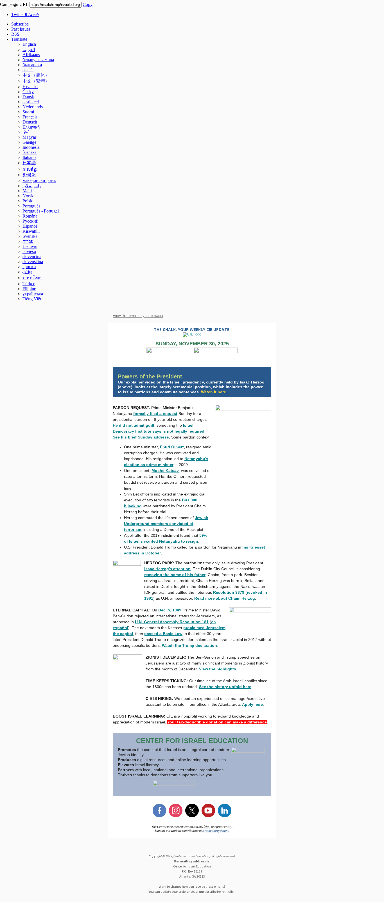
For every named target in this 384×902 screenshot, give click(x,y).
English (29, 44)
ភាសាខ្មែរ (30, 169)
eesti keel (30, 101)
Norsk (27, 195)
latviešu (29, 251)
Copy (87, 4)
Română (29, 216)
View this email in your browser (138, 316)
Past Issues (20, 29)
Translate (19, 39)
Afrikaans (31, 54)
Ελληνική (31, 127)
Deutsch (29, 122)
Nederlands (32, 106)
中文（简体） (35, 75)
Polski (27, 200)
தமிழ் (27, 271)
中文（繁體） (35, 81)
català (27, 69)
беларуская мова (38, 59)
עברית (27, 241)
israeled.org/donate (215, 830)
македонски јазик (39, 180)
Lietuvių (29, 246)
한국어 (29, 174)
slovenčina (31, 256)
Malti (27, 190)
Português (31, 206)
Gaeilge (29, 142)
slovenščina (32, 261)
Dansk (28, 96)
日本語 (29, 162)
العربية (28, 49)
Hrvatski (30, 86)
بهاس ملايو (32, 185)
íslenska (29, 152)
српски (29, 266)
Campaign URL (14, 4)
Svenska (29, 236)
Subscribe (20, 24)
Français (29, 117)
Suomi (28, 111)
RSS (15, 34)
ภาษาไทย (32, 277)
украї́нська (32, 293)
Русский (30, 221)
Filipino (29, 288)
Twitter (25, 14)
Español (29, 226)
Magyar (29, 137)
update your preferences (178, 891)
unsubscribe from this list (216, 891)
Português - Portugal (40, 211)
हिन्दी (26, 132)
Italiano (29, 157)
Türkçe (28, 283)
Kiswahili (31, 231)
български (32, 64)
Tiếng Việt (31, 298)
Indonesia (31, 147)
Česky (28, 91)
